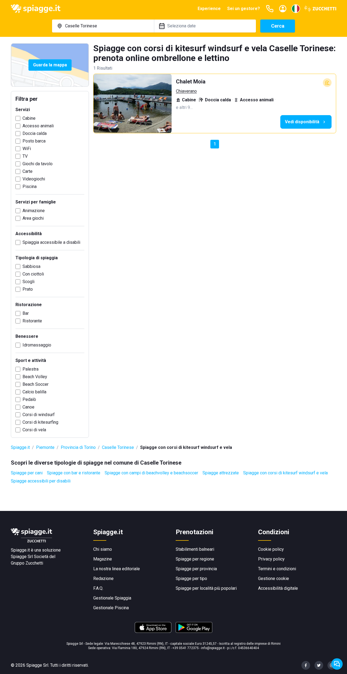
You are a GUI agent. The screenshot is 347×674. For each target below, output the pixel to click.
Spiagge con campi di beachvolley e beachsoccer (151, 472)
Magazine (102, 559)
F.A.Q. (98, 588)
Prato (28, 289)
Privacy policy (271, 559)
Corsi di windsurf (39, 414)
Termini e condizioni (277, 568)
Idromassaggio (37, 345)
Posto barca (34, 141)
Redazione (103, 578)
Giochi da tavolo (38, 163)
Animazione (34, 210)
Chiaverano (186, 91)
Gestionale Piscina (111, 607)
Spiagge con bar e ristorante (73, 472)
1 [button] (215, 144)
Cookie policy (271, 549)
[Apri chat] (337, 664)
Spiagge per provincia (196, 568)
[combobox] (103, 26)
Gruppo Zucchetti (27, 563)
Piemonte (45, 447)
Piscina (30, 186)
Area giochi (33, 218)
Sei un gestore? (243, 8)
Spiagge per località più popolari (206, 588)
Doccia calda (35, 133)
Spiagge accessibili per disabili (40, 481)
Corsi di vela (34, 429)
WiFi (27, 148)
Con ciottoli (33, 274)
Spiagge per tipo (191, 578)
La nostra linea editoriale (116, 568)
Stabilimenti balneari (195, 549)
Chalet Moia (190, 81)
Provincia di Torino (78, 447)
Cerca (277, 26)
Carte (28, 171)
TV (25, 156)
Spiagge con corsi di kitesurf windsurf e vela (285, 472)
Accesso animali (38, 125)
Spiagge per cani (27, 472)
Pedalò (29, 399)
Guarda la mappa (50, 64)
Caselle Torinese (118, 447)
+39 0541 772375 (185, 648)
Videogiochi (34, 179)
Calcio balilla (34, 391)
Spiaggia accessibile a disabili (51, 242)
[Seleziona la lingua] (295, 8)
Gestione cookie (273, 578)
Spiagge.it (20, 447)
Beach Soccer (36, 384)
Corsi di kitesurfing (40, 422)
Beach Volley (35, 376)
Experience (209, 8)
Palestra (30, 369)
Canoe (28, 407)
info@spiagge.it (213, 648)
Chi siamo (102, 549)
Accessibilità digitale (278, 588)
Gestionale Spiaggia (112, 598)
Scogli (28, 281)
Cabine (29, 118)
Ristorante (32, 320)
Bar (26, 313)
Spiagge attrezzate (221, 472)
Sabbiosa (31, 266)
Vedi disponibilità (302, 121)
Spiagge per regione (195, 559)
